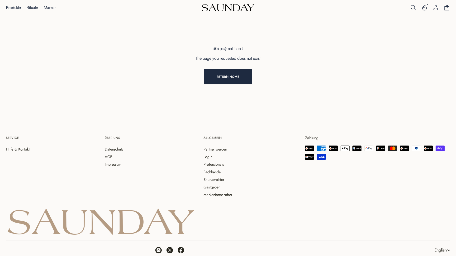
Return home (228, 76)
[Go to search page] (413, 7)
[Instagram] (158, 250)
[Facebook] (180, 250)
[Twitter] (169, 250)
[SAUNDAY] (228, 7)
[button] (413, 7)
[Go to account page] (435, 7)
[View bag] (446, 7)
